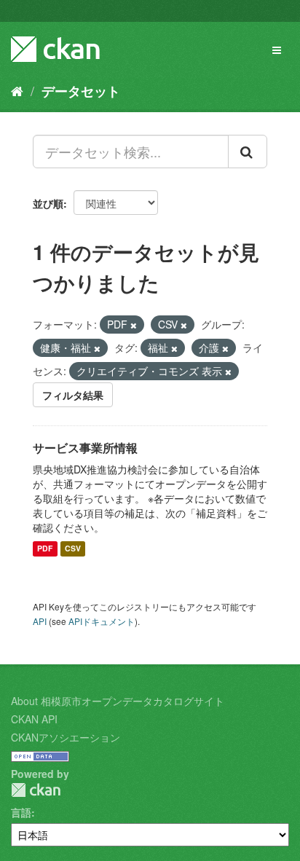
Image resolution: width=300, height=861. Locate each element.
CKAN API (34, 719)
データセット (81, 91)
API (40, 621)
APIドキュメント (101, 621)
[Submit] (247, 151)
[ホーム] (17, 90)
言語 (21, 812)
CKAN (35, 790)
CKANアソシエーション (65, 737)
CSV (73, 548)
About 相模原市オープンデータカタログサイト (117, 700)
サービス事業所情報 (85, 447)
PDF (44, 548)
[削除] (133, 325)
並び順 (48, 203)
